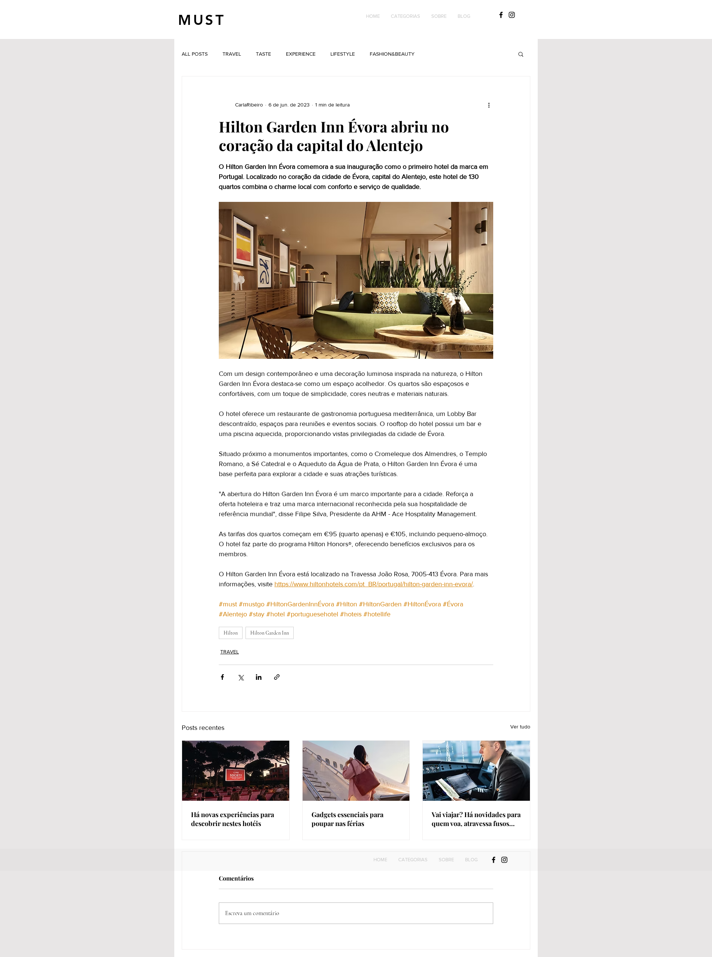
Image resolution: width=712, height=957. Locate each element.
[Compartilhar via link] (276, 677)
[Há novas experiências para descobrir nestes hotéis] (235, 771)
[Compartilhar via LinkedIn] (258, 677)
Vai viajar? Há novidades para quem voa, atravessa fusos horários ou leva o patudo (476, 819)
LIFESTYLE (342, 54)
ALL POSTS (195, 54)
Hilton (231, 633)
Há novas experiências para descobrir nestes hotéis (232, 819)
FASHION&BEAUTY (392, 54)
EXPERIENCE (301, 54)
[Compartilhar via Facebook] (222, 677)
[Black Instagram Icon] (512, 15)
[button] (405, 16)
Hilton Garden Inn (269, 633)
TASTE (263, 54)
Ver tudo (520, 727)
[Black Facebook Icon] (501, 15)
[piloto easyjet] (476, 771)
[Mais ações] (488, 104)
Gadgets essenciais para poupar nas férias (347, 819)
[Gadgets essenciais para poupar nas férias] (356, 771)
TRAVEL (231, 54)
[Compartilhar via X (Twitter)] (240, 677)
